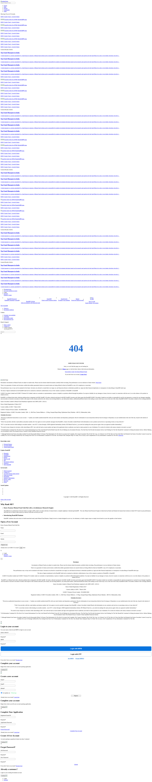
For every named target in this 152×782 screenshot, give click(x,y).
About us (6, 463)
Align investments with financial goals (30, 303)
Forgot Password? (5, 729)
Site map (6, 480)
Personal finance (8, 444)
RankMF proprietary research (12, 300)
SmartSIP (6, 454)
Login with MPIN (76, 649)
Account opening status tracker (11, 473)
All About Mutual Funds (81, 371)
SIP (5, 460)
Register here (19, 660)
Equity (5, 5)
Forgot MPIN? (80, 658)
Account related (8, 445)
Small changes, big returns (91, 303)
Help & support (8, 471)
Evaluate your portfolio (64, 300)
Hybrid (5, 8)
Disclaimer (6, 476)
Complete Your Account (76, 731)
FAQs (5, 482)
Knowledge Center (69, 371)
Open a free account (6, 499)
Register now (4, 544)
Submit (76, 764)
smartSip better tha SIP (15, 19)
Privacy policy (7, 479)
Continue (3, 669)
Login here (16, 697)
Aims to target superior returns (49, 300)
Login (21, 547)
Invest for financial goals (77, 300)
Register (6, 293)
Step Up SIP (7, 459)
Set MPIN (71, 658)
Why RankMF (4, 305)
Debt (5, 7)
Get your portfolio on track (10, 291)
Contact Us (6, 472)
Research (6, 453)
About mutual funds (9, 447)
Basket (5, 457)
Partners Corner (8, 295)
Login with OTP (76, 654)
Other (5, 11)
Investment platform (9, 462)
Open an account (8, 475)
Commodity (7, 10)
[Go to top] (1, 501)
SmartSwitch (7, 456)
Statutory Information (9, 478)
